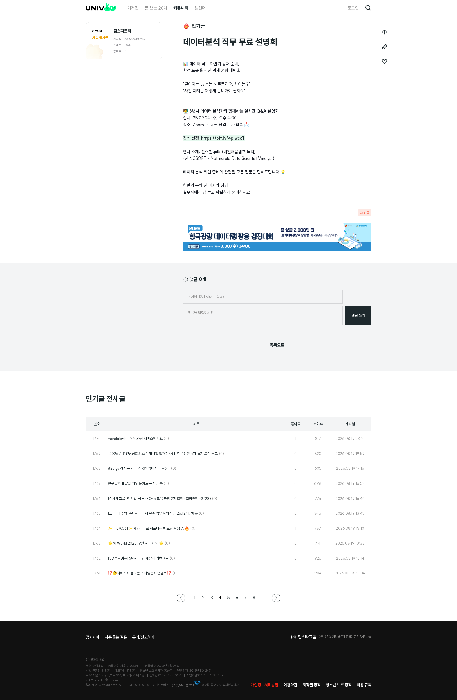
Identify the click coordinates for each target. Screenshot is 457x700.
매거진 (133, 8)
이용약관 (290, 684)
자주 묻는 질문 (116, 637)
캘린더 (200, 8)
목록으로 (277, 345)
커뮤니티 (180, 8)
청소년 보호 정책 (338, 684)
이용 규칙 (364, 684)
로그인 (353, 8)
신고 (366, 213)
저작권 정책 (312, 684)
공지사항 (92, 637)
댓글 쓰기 (358, 315)
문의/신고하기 (143, 637)
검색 (368, 8)
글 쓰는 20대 (156, 8)
